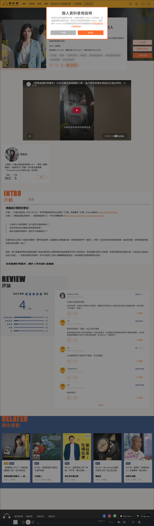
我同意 (90, 33)
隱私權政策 (98, 24)
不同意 (63, 33)
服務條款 (77, 26)
